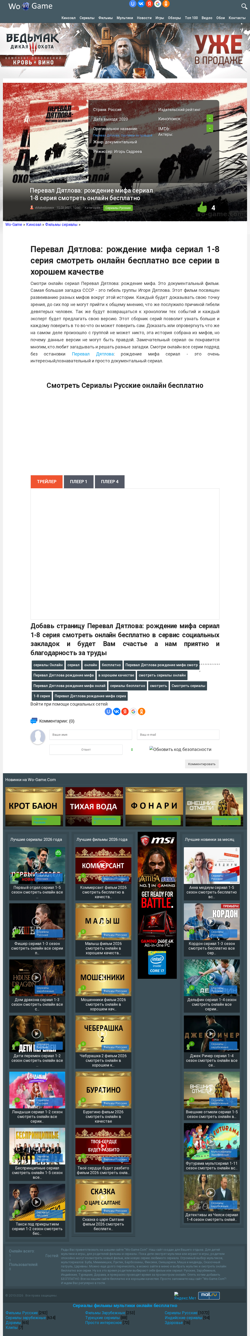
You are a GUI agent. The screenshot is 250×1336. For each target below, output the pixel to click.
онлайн (90, 665)
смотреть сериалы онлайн (162, 675)
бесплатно (111, 665)
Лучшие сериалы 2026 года (36, 839)
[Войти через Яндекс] (149, 3)
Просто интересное (103, 1322)
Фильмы (105, 18)
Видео (207, 18)
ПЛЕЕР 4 (109, 481)
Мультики (125, 18)
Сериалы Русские (118, 208)
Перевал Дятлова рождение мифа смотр (161, 665)
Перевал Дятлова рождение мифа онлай (69, 686)
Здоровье (174, 1322)
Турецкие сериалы (102, 1317)
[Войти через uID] (132, 3)
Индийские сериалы (183, 1317)
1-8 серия (41, 696)
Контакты (237, 18)
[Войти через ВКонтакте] (141, 3)
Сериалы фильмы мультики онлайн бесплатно (125, 1305)
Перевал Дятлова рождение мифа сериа (90, 696)
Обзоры (174, 18)
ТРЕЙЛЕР (46, 481)
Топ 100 (191, 18)
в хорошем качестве (116, 675)
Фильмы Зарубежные (105, 1313)
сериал (73, 665)
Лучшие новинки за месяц (209, 839)
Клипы (12, 1327)
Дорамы (13, 1322)
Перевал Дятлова (93, 353)
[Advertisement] (125, 435)
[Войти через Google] (157, 3)
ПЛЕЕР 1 (78, 481)
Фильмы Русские (22, 1313)
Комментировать (202, 764)
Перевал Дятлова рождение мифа (63, 675)
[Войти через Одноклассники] (166, 3)
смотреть (158, 686)
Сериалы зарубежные (26, 1317)
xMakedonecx (44, 207)
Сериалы (87, 18)
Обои (220, 18)
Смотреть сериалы (188, 686)
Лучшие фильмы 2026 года (101, 839)
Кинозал (69, 18)
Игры (160, 18)
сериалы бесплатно (127, 686)
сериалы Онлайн (48, 665)
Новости (144, 18)
